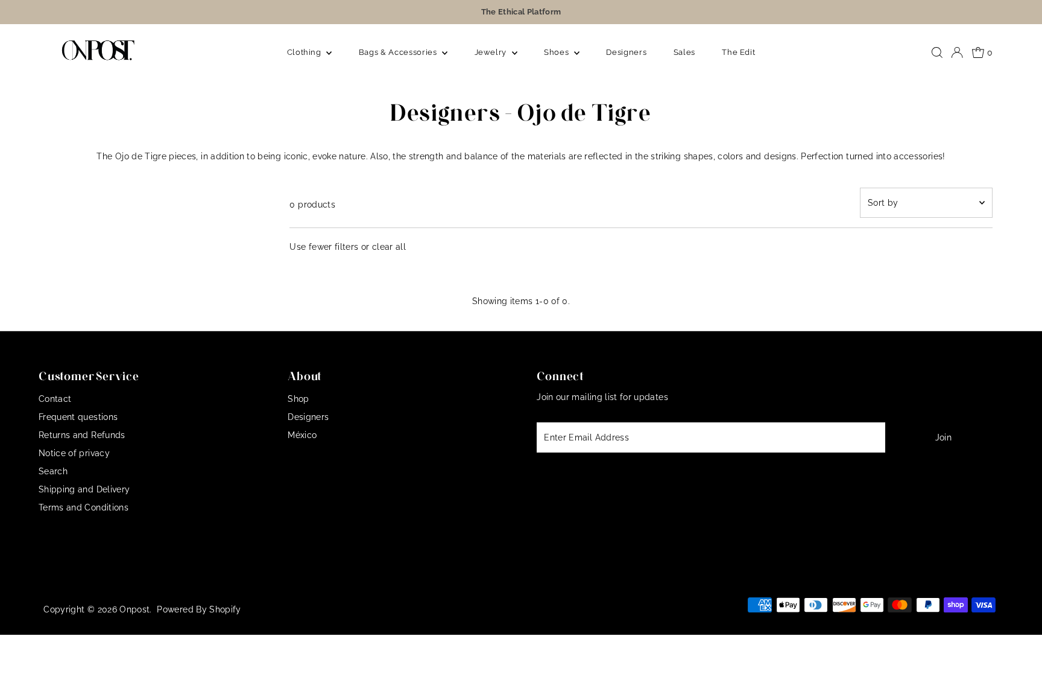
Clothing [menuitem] (305, 52)
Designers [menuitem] (626, 52)
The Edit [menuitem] (738, 52)
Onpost (134, 609)
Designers (308, 417)
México (302, 435)
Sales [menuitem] (684, 52)
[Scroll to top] (1018, 650)
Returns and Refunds (82, 435)
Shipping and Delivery (84, 489)
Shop (298, 399)
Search (53, 471)
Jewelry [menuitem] (492, 52)
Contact (55, 399)
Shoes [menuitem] (557, 52)
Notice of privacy (74, 453)
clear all (389, 247)
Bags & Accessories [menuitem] (399, 52)
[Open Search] (937, 52)
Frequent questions (78, 417)
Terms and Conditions (83, 507)
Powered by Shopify (199, 609)
